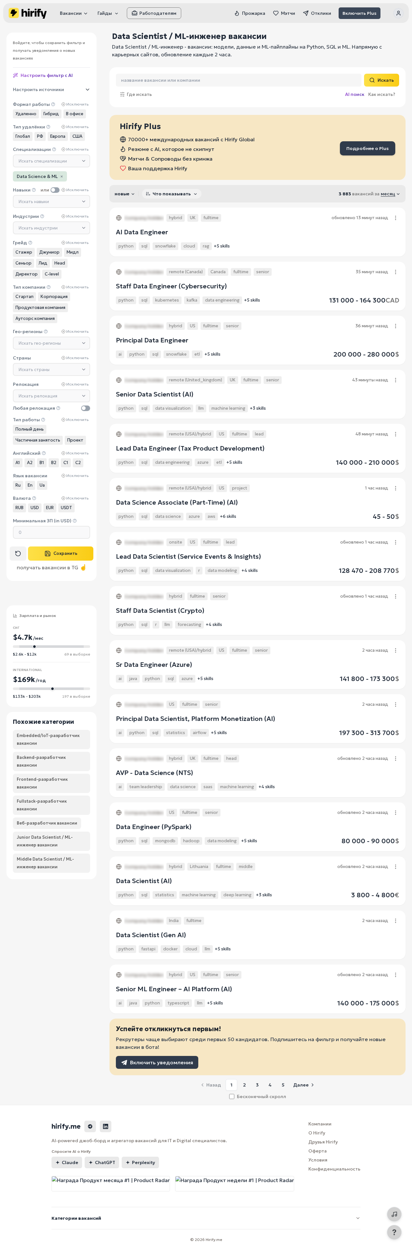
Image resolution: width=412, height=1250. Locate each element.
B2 (53, 462)
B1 (42, 462)
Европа (57, 136)
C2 (78, 462)
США (77, 136)
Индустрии (26, 216)
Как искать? (381, 94)
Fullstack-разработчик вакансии (42, 805)
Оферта (317, 1151)
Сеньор (23, 263)
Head (59, 263)
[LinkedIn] (105, 1126)
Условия (317, 1160)
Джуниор (49, 252)
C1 (65, 462)
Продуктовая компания (40, 307)
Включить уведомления (161, 1062)
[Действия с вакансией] (395, 218)
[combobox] (51, 160)
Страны (22, 358)
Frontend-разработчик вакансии (42, 783)
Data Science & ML (40, 176)
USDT (66, 507)
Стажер (23, 252)
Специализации (32, 149)
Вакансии (71, 13)
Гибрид (51, 114)
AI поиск (354, 94)
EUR (50, 507)
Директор (26, 274)
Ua (42, 485)
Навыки (22, 190)
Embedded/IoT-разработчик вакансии (48, 739)
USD (35, 507)
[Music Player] (394, 1214)
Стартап (24, 296)
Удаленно (25, 114)
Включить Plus (359, 13)
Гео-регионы (27, 331)
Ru (18, 485)
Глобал (22, 136)
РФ (40, 136)
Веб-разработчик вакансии (47, 823)
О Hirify (316, 1133)
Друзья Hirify (323, 1142)
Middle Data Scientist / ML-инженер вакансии (45, 863)
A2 (30, 462)
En (30, 485)
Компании (320, 1124)
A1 (17, 462)
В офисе (74, 114)
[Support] (394, 1232)
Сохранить (65, 553)
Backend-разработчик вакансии (41, 761)
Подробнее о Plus (367, 148)
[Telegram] (90, 1126)
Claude (70, 1162)
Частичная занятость (37, 440)
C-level (52, 274)
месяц (388, 194)
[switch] (55, 190)
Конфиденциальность (334, 1169)
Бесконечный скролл (261, 1096)
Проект (75, 440)
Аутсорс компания (35, 318)
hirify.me (66, 1126)
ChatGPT (105, 1162)
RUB (19, 507)
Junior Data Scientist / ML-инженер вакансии (45, 841)
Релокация (26, 384)
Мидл (73, 252)
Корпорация (54, 296)
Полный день (29, 429)
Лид (43, 263)
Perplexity (143, 1162)
